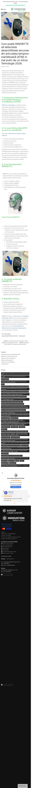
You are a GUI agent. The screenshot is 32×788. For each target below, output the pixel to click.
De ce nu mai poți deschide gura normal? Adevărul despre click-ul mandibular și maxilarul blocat (15, 412)
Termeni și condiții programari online (11, 537)
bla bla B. (11, 492)
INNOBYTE (9, 344)
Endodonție (5, 550)
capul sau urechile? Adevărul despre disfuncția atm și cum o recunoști (14, 389)
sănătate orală (5, 453)
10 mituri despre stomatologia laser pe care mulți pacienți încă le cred (15, 374)
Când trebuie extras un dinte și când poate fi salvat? (12, 403)
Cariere (3, 532)
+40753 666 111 (10, 559)
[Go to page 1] (14, 503)
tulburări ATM (23, 344)
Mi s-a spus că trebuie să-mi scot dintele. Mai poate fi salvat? (14, 431)
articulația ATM (5, 379)
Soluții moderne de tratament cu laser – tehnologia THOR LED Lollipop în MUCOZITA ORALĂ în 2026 (14, 451)
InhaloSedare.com (7, 546)
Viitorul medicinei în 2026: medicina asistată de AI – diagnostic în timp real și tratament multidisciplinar (15, 465)
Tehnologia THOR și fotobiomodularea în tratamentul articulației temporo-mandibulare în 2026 (15, 458)
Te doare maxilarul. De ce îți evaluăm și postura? (12, 455)
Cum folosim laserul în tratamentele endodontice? (12, 401)
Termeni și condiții (6, 535)
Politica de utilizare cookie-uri (9, 538)
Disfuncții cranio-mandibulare (8, 358)
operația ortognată (15, 437)
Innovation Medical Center (15, 478)
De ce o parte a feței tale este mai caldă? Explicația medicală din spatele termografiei (15, 415)
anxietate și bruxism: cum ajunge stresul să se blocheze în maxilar (14, 377)
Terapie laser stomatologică (8, 362)
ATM (3, 384)
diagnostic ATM (14, 418)
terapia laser (4, 460)
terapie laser (16, 344)
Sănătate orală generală (7, 360)
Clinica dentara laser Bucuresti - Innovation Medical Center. (15, 2)
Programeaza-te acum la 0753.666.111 (15, 5)
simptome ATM (25, 445)
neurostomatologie (6, 437)
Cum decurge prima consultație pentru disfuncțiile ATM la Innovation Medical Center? (14, 399)
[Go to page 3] (16, 503)
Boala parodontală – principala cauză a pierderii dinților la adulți (15, 386)
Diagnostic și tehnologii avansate (10, 342)
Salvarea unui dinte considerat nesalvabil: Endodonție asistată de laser (15, 443)
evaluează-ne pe (15, 487)
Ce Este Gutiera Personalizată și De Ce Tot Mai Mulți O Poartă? (15, 391)
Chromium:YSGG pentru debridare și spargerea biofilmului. (14, 396)
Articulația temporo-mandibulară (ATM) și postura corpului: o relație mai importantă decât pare (14, 382)
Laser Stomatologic (7, 545)
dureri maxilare (14, 427)
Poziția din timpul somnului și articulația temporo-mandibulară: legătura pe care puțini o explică (15, 440)
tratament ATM (5, 462)
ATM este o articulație (8, 105)
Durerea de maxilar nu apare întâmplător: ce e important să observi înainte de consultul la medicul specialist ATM (14, 424)
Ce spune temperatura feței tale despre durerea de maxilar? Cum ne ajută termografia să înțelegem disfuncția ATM (15, 394)
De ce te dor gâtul (5, 418)
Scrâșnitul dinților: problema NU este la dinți (11, 445)
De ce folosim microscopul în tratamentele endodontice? (13, 409)
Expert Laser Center (7, 543)
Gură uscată (21, 427)
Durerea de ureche (6, 427)
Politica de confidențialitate (8, 533)
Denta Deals (5, 548)
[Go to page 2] (15, 503)
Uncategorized (4, 364)
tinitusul (22, 460)
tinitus (17, 460)
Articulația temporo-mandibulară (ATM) (18, 341)
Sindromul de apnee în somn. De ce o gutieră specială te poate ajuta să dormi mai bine (15, 448)
